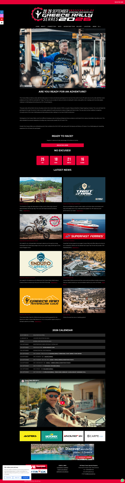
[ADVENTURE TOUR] (41, 301)
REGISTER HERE (119, 2)
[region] (17, 472)
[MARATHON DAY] (41, 190)
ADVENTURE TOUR (69, 26)
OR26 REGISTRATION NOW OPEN (29, 240)
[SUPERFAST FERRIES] (84, 227)
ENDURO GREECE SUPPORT (27, 277)
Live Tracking (66, 314)
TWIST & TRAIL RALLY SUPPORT (71, 204)
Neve (25, 481)
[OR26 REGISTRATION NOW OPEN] (41, 227)
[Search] (98, 26)
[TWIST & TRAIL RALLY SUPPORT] (84, 190)
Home (37, 26)
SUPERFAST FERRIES (68, 240)
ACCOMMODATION (68, 277)
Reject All (17, 477)
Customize (8, 477)
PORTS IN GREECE (62, 469)
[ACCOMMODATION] (84, 264)
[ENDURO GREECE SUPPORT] (41, 264)
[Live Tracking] (84, 301)
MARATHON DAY (24, 204)
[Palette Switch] (100, 26)
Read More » (27, 210)
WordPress (37, 481)
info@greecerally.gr (90, 473)
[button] (56, 26)
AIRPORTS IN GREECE (62, 471)
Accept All (25, 477)
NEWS (94, 26)
